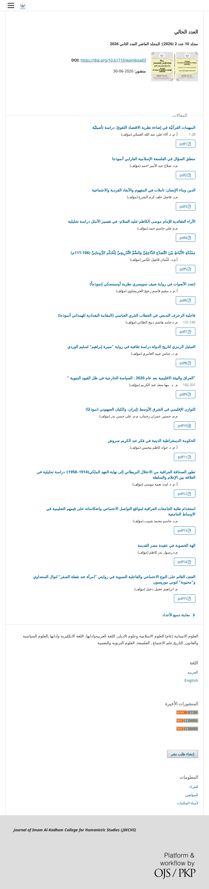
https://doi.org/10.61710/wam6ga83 (113, 60)
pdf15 (183, 598)
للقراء (193, 786)
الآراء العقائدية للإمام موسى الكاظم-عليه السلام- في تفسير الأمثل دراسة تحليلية (131, 221)
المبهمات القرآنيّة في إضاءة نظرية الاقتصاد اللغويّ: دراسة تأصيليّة (143, 127)
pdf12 (183, 493)
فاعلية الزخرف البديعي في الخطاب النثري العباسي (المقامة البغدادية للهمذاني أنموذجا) (126, 315)
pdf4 (184, 237)
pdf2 (184, 175)
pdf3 (184, 206)
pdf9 (184, 394)
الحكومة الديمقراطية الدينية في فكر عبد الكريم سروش (151, 440)
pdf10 (183, 425)
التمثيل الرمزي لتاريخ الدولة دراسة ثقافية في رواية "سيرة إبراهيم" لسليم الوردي (131, 346)
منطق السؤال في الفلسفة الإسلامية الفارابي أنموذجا (153, 158)
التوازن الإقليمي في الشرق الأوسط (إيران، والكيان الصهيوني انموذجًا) (140, 409)
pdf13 (183, 530)
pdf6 (184, 300)
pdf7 (184, 331)
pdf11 (183, 456)
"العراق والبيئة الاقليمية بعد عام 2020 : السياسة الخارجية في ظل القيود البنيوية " (131, 377)
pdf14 (183, 561)
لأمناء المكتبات (187, 803)
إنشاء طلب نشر (182, 753)
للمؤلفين (191, 794)
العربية (193, 672)
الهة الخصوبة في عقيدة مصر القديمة (166, 545)
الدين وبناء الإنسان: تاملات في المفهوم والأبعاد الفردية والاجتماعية (143, 190)
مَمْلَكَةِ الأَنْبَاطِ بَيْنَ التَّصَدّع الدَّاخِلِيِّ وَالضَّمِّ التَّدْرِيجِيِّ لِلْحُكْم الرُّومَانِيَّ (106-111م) (133, 252)
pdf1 (184, 143)
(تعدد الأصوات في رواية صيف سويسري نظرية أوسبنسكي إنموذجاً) (142, 283)
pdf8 (184, 363)
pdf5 (184, 269)
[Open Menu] (10, 5)
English (191, 680)
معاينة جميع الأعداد (176, 614)
